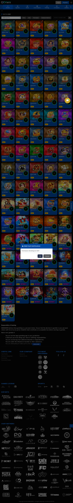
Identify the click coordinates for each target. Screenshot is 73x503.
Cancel (47, 256)
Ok (40, 256)
